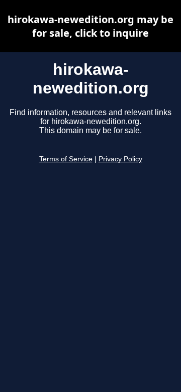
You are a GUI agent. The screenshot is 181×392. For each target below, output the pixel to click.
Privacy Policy (120, 159)
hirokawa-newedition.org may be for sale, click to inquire (90, 26)
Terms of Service (66, 159)
